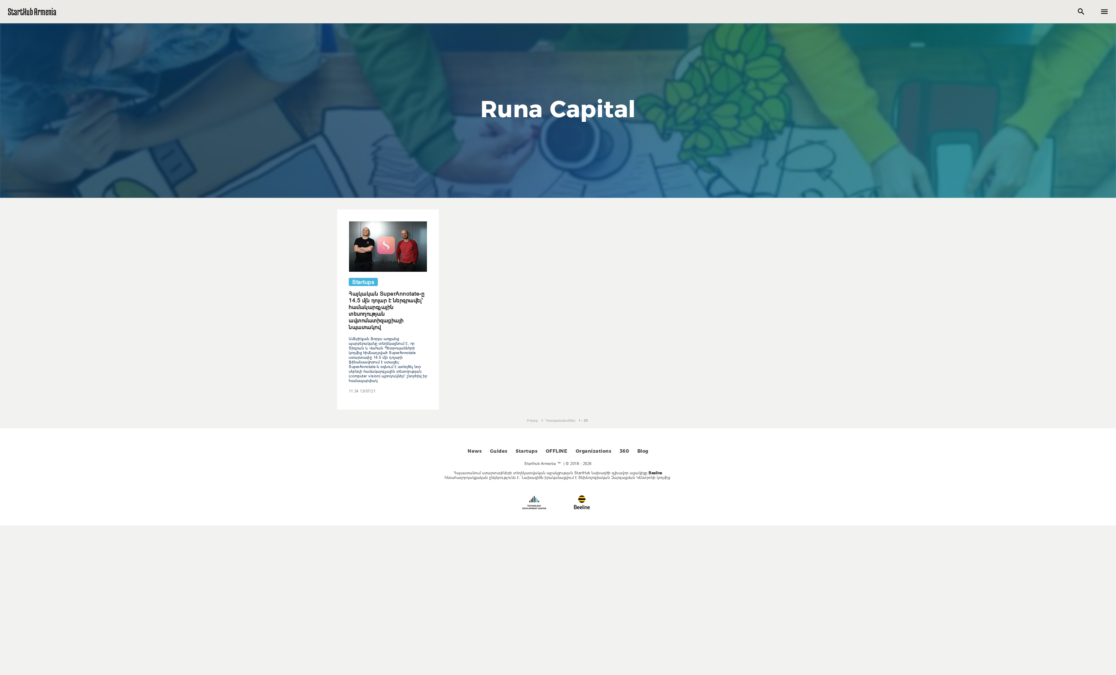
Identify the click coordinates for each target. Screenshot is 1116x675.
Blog (642, 451)
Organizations (593, 451)
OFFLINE (557, 451)
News (475, 451)
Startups (526, 451)
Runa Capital (558, 109)
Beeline (655, 472)
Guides (498, 451)
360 (624, 451)
